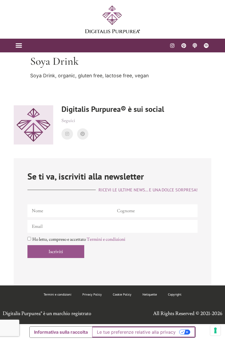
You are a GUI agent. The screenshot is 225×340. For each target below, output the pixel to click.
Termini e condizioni (106, 239)
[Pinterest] (184, 45)
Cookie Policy (122, 294)
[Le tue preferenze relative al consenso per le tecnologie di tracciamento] (215, 330)
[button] (19, 45)
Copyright (174, 294)
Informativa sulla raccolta (61, 332)
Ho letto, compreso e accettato (78, 239)
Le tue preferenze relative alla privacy (136, 332)
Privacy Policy (92, 294)
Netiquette (149, 294)
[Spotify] (206, 45)
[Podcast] (195, 45)
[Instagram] (172, 45)
